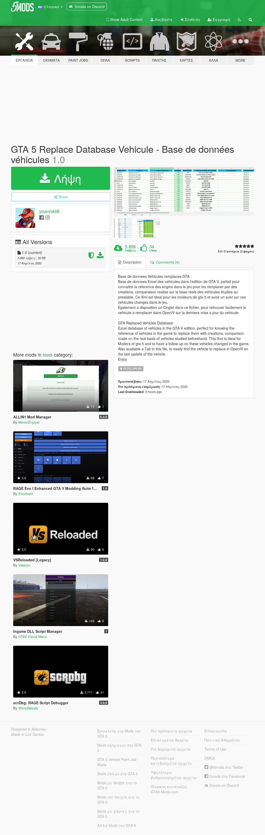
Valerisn (24, 565)
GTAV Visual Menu (32, 636)
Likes (153, 250)
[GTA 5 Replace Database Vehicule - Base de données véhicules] (184, 191)
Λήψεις (130, 250)
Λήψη (66, 178)
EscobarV (25, 493)
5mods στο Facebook (226, 776)
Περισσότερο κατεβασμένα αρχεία (171, 761)
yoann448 (49, 211)
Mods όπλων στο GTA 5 (117, 773)
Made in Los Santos (27, 734)
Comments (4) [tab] (167, 262)
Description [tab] (131, 262)
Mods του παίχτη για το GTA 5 (118, 799)
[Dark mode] (239, 19)
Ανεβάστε (163, 19)
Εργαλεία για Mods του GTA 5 (119, 733)
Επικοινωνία (215, 731)
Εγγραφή (221, 19)
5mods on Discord (223, 785)
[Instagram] (47, 217)
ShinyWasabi (28, 708)
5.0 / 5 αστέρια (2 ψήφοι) (236, 251)
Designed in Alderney (28, 729)
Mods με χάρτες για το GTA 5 (118, 814)
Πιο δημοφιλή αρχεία (170, 749)
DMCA (209, 758)
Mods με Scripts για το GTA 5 (117, 785)
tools (48, 354)
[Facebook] (41, 217)
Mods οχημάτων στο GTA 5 (119, 748)
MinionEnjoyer (29, 422)
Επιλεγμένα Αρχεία (169, 740)
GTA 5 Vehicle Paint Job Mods (116, 762)
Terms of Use (215, 749)
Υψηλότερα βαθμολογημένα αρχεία (173, 775)
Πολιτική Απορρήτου (222, 740)
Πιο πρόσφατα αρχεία (171, 731)
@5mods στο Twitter (225, 767)
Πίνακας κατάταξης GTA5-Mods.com (169, 789)
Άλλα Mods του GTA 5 (116, 825)
